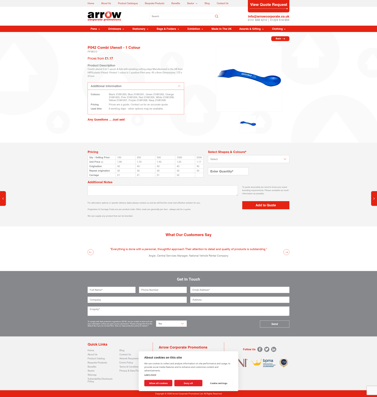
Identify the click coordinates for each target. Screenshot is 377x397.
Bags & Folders (166, 28)
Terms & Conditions (129, 366)
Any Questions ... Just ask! (106, 119)
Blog (207, 3)
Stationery (138, 28)
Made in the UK (221, 28)
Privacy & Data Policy (130, 370)
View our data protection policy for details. (131, 326)
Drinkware (114, 28)
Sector (190, 3)
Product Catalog (96, 358)
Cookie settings (218, 383)
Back (278, 38)
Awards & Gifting (250, 28)
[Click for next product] (374, 198)
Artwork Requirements (131, 358)
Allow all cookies (158, 383)
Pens (94, 28)
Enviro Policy (126, 362)
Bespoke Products (154, 3)
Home (91, 3)
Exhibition (193, 28)
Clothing (277, 28)
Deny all (188, 383)
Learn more (150, 374)
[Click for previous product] (3, 198)
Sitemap (92, 374)
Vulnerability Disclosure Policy (100, 380)
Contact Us (222, 3)
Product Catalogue (128, 3)
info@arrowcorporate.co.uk (268, 16)
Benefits (175, 3)
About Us (106, 3)
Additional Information (106, 86)
